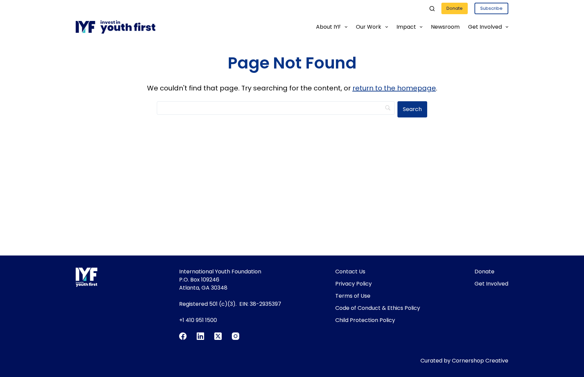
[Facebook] (183, 336)
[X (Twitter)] (218, 336)
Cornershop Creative (480, 361)
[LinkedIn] (200, 336)
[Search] (432, 8)
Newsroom (445, 27)
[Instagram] (235, 336)
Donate (454, 8)
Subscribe (491, 8)
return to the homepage (394, 88)
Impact (406, 27)
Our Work (368, 27)
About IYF (328, 27)
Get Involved (485, 27)
